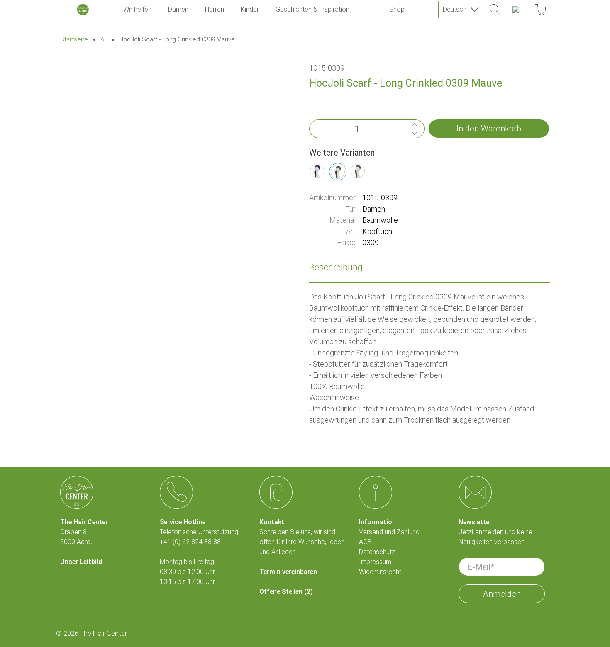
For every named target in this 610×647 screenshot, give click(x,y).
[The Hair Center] (83, 9)
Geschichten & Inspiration (312, 9)
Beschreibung (336, 267)
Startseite (74, 39)
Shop (397, 9)
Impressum (375, 562)
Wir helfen (137, 9)
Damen (178, 9)
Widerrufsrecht (380, 572)
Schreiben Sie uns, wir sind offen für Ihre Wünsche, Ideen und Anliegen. (301, 542)
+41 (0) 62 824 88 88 (190, 542)
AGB (365, 542)
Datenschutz (377, 552)
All (103, 39)
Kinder (250, 9)
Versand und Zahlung (389, 532)
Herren (214, 9)
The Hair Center (103, 633)
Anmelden (502, 594)
